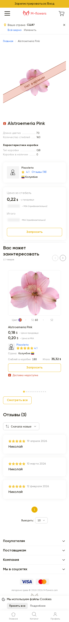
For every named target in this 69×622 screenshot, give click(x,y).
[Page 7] (35, 391)
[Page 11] (43, 391)
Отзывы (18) (39, 172)
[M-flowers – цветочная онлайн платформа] (34, 13)
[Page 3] (28, 391)
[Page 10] (41, 391)
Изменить (30, 30)
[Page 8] (37, 391)
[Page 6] (33, 391)
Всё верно (15, 30)
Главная (8, 41)
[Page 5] (32, 391)
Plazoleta (27, 167)
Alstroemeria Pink (20, 327)
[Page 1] (24, 391)
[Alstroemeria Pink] (34, 314)
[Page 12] (45, 391)
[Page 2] (26, 391)
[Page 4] (30, 391)
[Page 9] (39, 391)
